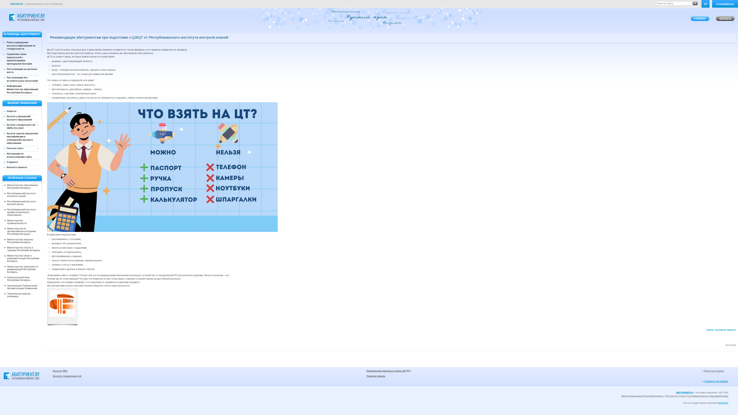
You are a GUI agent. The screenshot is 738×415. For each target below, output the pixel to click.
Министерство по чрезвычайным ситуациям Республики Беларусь (21, 231)
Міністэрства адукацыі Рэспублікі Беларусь (642, 396)
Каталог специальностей (67, 376)
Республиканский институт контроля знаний (21, 195)
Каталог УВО (60, 371)
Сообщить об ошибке (716, 381)
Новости (11, 111)
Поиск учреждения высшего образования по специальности (21, 45)
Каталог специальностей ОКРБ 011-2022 (21, 126)
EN (705, 3)
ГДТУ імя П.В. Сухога (675, 396)
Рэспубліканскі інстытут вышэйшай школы (707, 396)
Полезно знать (15, 148)
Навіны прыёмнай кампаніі (721, 330)
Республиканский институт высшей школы (21, 203)
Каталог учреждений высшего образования (19, 118)
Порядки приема (376, 376)
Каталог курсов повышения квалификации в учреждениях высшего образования (22, 138)
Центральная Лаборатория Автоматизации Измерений (22, 287)
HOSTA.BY (723, 403)
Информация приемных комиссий (386, 371)
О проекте (12, 162)
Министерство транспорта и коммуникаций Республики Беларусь (22, 269)
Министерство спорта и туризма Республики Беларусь (23, 249)
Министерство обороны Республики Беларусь (20, 241)
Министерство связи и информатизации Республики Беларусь (23, 258)
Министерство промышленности (17, 222)
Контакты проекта (17, 167)
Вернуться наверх (714, 371)
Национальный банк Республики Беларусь (19, 278)
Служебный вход (725, 3)
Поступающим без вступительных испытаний (22, 79)
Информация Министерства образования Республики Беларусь (22, 89)
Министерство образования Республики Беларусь (22, 186)
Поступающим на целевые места (22, 71)
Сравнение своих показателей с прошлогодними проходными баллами (19, 59)
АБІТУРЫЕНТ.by (684, 392)
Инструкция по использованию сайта (19, 155)
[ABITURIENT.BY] (26, 17)
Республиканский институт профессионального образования (21, 212)
